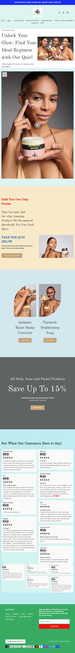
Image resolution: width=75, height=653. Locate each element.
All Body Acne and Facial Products (37, 379)
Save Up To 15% (37, 389)
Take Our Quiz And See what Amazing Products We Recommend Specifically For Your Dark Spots (17, 220)
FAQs (23, 614)
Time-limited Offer (8, 30)
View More (25, 340)
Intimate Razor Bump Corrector (25, 328)
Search (7, 614)
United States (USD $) (15, 641)
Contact (30, 614)
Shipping (15, 614)
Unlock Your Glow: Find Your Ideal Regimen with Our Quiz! (18, 46)
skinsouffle (56, 641)
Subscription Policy (25, 616)
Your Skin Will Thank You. (37, 399)
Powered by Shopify (64, 641)
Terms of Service (10, 616)
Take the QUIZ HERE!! (11, 255)
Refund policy (9, 619)
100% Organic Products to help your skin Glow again (17, 65)
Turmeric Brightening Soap (50, 328)
